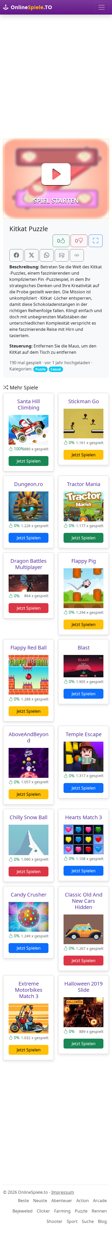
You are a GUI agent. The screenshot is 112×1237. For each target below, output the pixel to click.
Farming (62, 1211)
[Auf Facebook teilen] (16, 255)
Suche (88, 1221)
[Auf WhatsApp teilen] (47, 255)
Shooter (55, 1221)
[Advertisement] (56, 77)
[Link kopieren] (77, 255)
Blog (102, 1221)
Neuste (40, 1200)
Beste (23, 1200)
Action (82, 1200)
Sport (72, 1221)
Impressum (62, 1192)
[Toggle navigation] (101, 7)
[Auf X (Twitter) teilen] (31, 255)
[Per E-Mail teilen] (62, 255)
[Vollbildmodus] (96, 241)
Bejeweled (23, 1211)
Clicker (43, 1211)
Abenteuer (61, 1200)
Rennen (99, 1211)
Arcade (100, 1200)
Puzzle (81, 1211)
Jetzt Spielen (29, 461)
